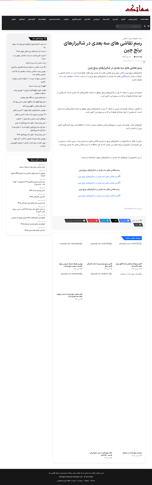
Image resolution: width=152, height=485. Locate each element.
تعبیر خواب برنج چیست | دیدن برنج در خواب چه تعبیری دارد (69, 295)
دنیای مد (66, 19)
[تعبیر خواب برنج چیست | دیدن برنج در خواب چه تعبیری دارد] (69, 282)
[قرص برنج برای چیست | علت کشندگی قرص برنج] (99, 252)
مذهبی (14, 19)
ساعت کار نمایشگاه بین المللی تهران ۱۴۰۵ (30, 51)
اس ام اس (97, 19)
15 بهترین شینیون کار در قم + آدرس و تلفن (30, 114)
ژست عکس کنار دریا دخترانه (35, 63)
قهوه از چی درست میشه (37, 86)
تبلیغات (86, 480)
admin (138, 57)
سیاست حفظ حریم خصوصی (66, 480)
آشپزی (123, 19)
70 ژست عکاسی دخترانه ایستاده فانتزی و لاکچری (28, 67)
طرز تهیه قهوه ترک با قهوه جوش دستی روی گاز (29, 101)
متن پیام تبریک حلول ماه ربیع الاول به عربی (30, 123)
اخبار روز (115, 19)
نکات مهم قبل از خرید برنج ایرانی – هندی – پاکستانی (100, 454)
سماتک (77, 76)
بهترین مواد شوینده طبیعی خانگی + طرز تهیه (29, 138)
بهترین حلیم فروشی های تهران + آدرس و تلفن (29, 110)
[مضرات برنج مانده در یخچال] (129, 362)
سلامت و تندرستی (54, 19)
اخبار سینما (106, 19)
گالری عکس (31, 19)
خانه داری (87, 19)
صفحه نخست (144, 19)
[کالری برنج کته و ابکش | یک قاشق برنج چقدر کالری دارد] (129, 252)
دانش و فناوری (76, 19)
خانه (140, 38)
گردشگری (22, 19)
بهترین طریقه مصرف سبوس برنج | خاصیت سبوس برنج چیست (70, 265)
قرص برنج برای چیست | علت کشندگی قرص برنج (99, 265)
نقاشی (125, 38)
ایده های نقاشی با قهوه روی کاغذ (34, 106)
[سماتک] (137, 8)
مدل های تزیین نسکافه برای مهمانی (32, 97)
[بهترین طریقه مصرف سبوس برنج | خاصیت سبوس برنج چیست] (69, 252)
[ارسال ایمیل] (134, 57)
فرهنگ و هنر (42, 19)
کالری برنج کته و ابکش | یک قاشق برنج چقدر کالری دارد (129, 265)
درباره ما (80, 480)
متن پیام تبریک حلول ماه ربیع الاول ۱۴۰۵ (31, 134)
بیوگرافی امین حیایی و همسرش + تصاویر (31, 118)
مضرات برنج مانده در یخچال (132, 453)
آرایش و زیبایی (132, 19)
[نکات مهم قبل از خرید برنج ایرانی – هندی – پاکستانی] (99, 362)
